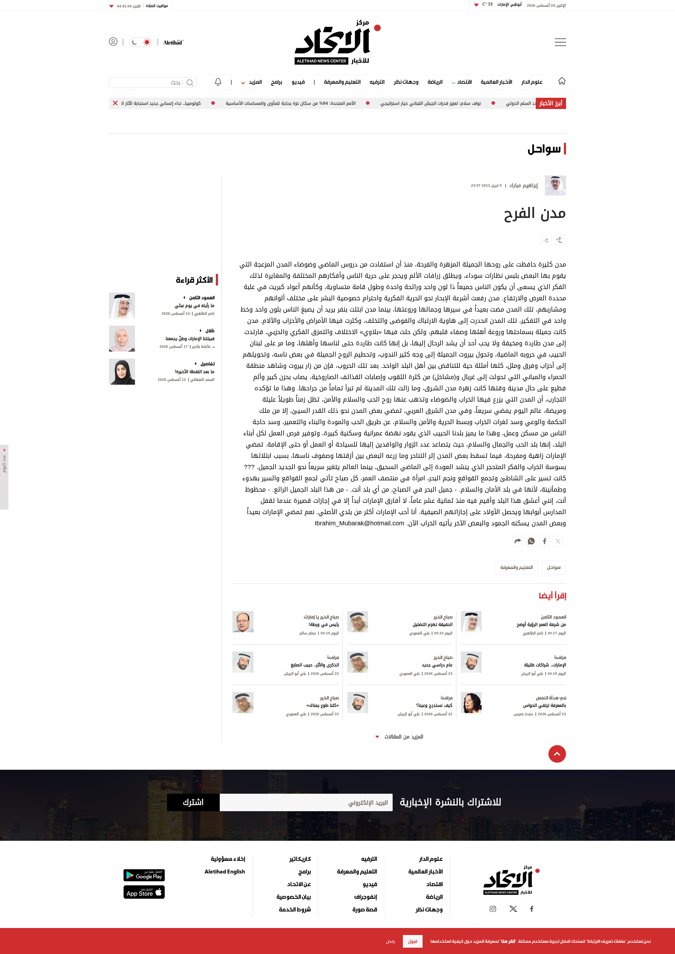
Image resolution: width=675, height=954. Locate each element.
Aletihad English (225, 871)
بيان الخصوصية (294, 896)
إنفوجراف (365, 896)
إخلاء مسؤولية (228, 858)
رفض (390, 941)
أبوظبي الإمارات (502, 4)
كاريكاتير (300, 858)
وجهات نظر (406, 81)
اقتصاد (463, 81)
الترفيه (377, 81)
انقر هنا (508, 941)
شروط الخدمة (295, 909)
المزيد (255, 81)
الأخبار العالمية (496, 81)
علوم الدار (531, 81)
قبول (412, 941)
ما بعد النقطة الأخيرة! (194, 372)
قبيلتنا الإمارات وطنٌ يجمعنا (190, 338)
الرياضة (435, 81)
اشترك (193, 802)
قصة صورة (365, 909)
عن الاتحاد (299, 884)
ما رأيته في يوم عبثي (194, 305)
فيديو (297, 81)
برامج (276, 81)
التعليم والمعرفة (342, 81)
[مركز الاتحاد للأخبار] (338, 42)
